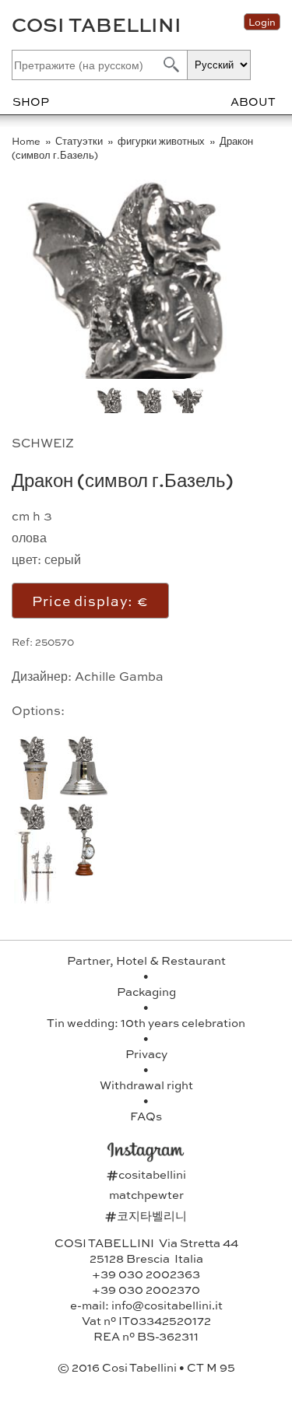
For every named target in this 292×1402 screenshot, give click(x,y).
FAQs (146, 1115)
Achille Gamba (119, 676)
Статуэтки (80, 141)
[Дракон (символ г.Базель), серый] (152, 408)
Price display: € (90, 600)
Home (27, 141)
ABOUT (253, 101)
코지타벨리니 (146, 1215)
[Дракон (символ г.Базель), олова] (188, 408)
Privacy (146, 1053)
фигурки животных (162, 141)
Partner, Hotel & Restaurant (146, 960)
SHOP (30, 101)
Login (262, 22)
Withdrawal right (146, 1084)
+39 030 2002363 (146, 1273)
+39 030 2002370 (146, 1289)
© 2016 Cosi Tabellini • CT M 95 (146, 1367)
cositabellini (146, 1174)
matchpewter (146, 1194)
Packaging (146, 991)
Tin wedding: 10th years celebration (146, 1022)
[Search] (169, 64)
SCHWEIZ (43, 442)
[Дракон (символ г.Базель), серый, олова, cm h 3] (150, 374)
